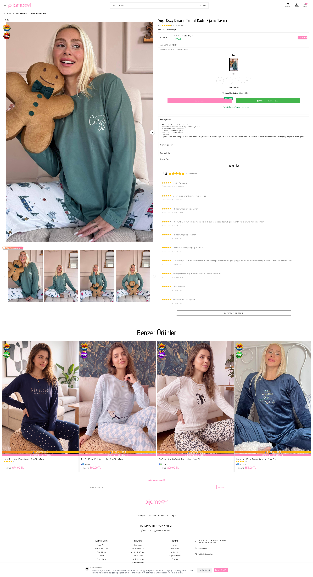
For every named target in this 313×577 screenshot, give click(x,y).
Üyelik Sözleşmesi (138, 559)
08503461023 (202, 548)
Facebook (152, 515)
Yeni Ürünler (175, 549)
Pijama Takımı (101, 545)
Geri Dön (7, 20)
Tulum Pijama (101, 552)
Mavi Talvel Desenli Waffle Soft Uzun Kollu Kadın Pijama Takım (25, 459)
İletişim (175, 545)
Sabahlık (101, 556)
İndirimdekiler (174, 552)
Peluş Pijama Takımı (101, 549)
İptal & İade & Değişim (138, 552)
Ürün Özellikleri (165, 153)
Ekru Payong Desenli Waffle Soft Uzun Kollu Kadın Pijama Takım (102, 459)
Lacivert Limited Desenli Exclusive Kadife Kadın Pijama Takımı (179, 459)
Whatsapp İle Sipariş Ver (269, 101)
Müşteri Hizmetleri (175, 556)
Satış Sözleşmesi (138, 563)
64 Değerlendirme (178, 25)
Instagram (142, 515)
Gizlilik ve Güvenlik (138, 556)
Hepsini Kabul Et (220, 570)
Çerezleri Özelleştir (205, 570)
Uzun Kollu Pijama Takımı (38, 13)
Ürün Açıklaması (165, 120)
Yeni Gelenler (101, 559)
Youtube (161, 515)
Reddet (112, 573)
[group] (79, 132)
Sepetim (175, 559)
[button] (6, 132)
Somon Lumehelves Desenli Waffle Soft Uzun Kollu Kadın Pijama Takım (260, 459)
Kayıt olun (222, 487)
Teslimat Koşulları (138, 549)
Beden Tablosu (234, 87)
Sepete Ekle (213, 100)
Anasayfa (8, 13)
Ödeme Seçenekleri (166, 145)
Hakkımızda (138, 545)
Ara (204, 5)
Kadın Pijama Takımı (21, 13)
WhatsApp (171, 515)
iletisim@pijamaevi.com (206, 554)
